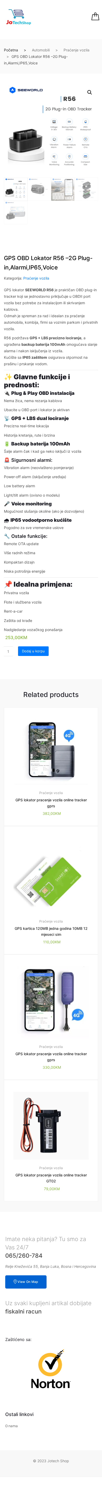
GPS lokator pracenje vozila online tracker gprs (51, 803)
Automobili (41, 50)
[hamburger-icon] (63, 17)
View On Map (28, 1282)
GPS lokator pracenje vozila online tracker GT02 (51, 1178)
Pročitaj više (54, 1218)
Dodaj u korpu (33, 651)
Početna (11, 50)
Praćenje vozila (76, 50)
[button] (89, 92)
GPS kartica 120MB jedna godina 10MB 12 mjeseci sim (51, 931)
